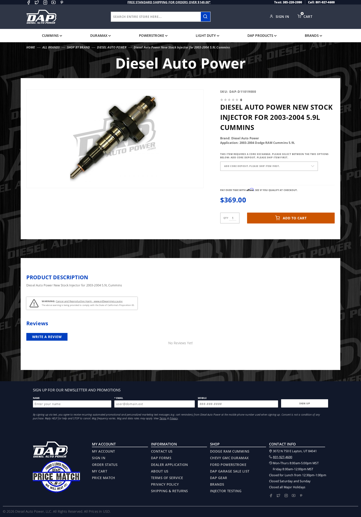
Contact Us (161, 451)
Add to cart (295, 218)
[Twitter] (37, 2)
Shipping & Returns (169, 491)
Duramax (98, 35)
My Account (103, 451)
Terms (162, 418)
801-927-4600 (282, 457)
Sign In (283, 16)
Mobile (202, 398)
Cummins (50, 35)
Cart (308, 16)
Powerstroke (151, 35)
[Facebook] (28, 2)
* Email (118, 398)
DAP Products (260, 35)
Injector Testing (225, 491)
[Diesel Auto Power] (41, 17)
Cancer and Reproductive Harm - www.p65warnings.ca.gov (89, 301)
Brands (312, 35)
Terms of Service (167, 477)
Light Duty (206, 35)
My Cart (99, 471)
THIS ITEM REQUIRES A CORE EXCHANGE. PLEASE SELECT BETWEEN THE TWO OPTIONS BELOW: (274, 155)
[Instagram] (45, 2)
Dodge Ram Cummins (229, 451)
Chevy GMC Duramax (229, 458)
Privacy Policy (165, 484)
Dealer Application (169, 464)
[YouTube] (53, 2)
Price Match (103, 477)
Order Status (105, 464)
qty (225, 218)
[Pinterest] (62, 2)
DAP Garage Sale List (230, 471)
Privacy (174, 418)
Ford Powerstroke (228, 464)
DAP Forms (161, 458)
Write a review (47, 336)
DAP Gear (218, 477)
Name (36, 398)
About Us (159, 471)
